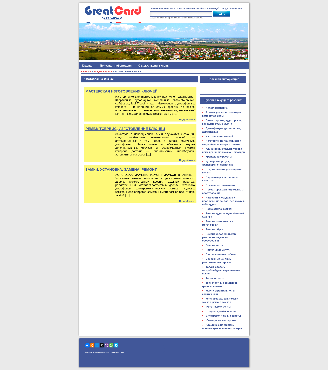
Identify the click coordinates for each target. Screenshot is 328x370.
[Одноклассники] (92, 345)
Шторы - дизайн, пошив (221, 311)
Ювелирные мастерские (221, 320)
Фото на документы (218, 306)
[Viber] (107, 345)
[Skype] (116, 345)
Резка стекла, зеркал (219, 208)
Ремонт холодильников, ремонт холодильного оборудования (219, 237)
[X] (102, 345)
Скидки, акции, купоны (153, 65)
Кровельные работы (219, 156)
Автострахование (217, 107)
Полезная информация (116, 65)
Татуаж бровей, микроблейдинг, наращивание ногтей (221, 270)
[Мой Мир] (97, 345)
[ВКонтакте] (87, 345)
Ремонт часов (214, 245)
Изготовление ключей (219, 136)
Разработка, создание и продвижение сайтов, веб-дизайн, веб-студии (223, 201)
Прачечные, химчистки (220, 185)
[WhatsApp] (111, 345)
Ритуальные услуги (218, 249)
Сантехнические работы (221, 254)
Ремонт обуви (214, 229)
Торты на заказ (215, 278)
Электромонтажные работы (223, 315)
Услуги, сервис (103, 71)
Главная (87, 65)
